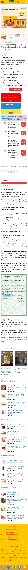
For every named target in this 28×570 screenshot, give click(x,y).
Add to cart (15, 90)
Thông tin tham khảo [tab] (7, 183)
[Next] (24, 19)
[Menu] (2, 2)
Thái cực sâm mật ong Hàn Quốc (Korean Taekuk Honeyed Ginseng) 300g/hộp (6, 370)
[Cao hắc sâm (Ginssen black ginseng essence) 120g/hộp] (21, 358)
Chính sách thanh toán (12, 539)
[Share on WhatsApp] (2, 171)
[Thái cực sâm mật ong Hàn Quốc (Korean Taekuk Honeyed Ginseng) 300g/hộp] (7, 358)
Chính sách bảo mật (11, 529)
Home (2, 41)
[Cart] (26, 2)
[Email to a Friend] (11, 171)
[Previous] (3, 19)
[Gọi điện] (14, 567)
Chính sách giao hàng (12, 532)
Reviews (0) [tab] (4, 185)
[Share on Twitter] (8, 171)
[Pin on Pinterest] (14, 171)
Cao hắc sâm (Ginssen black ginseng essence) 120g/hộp (21, 370)
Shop (7, 41)
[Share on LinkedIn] (16, 171)
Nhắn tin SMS (24, 569)
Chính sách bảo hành (11, 534)
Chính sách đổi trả (12, 537)
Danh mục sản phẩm (16, 41)
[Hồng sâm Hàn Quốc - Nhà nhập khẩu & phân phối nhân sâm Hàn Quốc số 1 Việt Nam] (14, 1)
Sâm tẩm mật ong (10, 42)
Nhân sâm (19, 166)
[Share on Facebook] (5, 171)
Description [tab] (4, 180)
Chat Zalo (8, 569)
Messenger (19, 569)
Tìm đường (3, 569)
